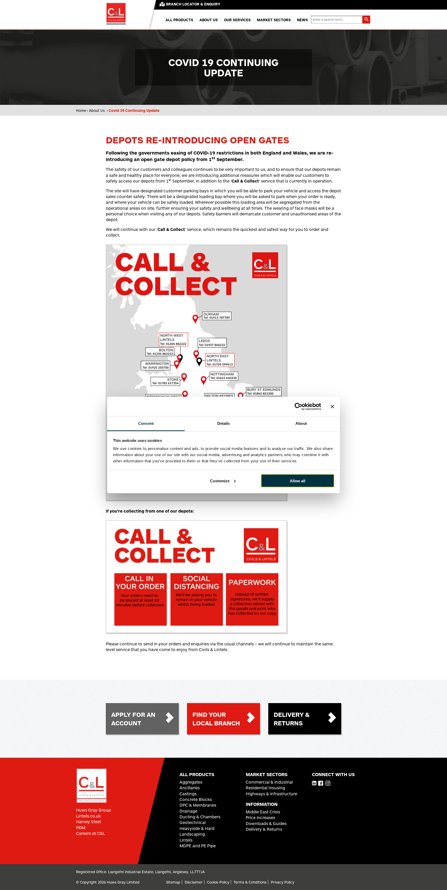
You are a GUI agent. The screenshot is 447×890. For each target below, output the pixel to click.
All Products (179, 20)
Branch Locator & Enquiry (193, 4)
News (302, 20)
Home (81, 110)
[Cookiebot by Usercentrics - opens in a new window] (298, 406)
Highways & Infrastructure (271, 793)
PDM (80, 827)
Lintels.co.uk (88, 815)
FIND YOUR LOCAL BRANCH (216, 719)
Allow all (297, 480)
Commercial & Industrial (269, 781)
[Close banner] (332, 406)
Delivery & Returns (264, 829)
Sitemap (173, 882)
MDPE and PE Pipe (198, 845)
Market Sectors (274, 20)
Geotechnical (193, 822)
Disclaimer (194, 882)
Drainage (188, 810)
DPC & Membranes (198, 805)
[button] (366, 20)
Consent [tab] (146, 423)
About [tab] (301, 423)
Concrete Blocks (196, 799)
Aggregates (191, 781)
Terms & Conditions (250, 882)
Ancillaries (190, 787)
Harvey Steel (88, 821)
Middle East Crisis (263, 811)
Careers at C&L (90, 833)
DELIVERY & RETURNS (292, 719)
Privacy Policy (282, 882)
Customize (219, 480)
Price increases (260, 817)
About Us (208, 20)
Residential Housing (265, 787)
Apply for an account (133, 719)
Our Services (237, 20)
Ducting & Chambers (200, 816)
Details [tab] (223, 423)
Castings (188, 793)
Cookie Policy (218, 882)
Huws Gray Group (93, 809)
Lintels (186, 839)
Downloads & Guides (266, 823)
